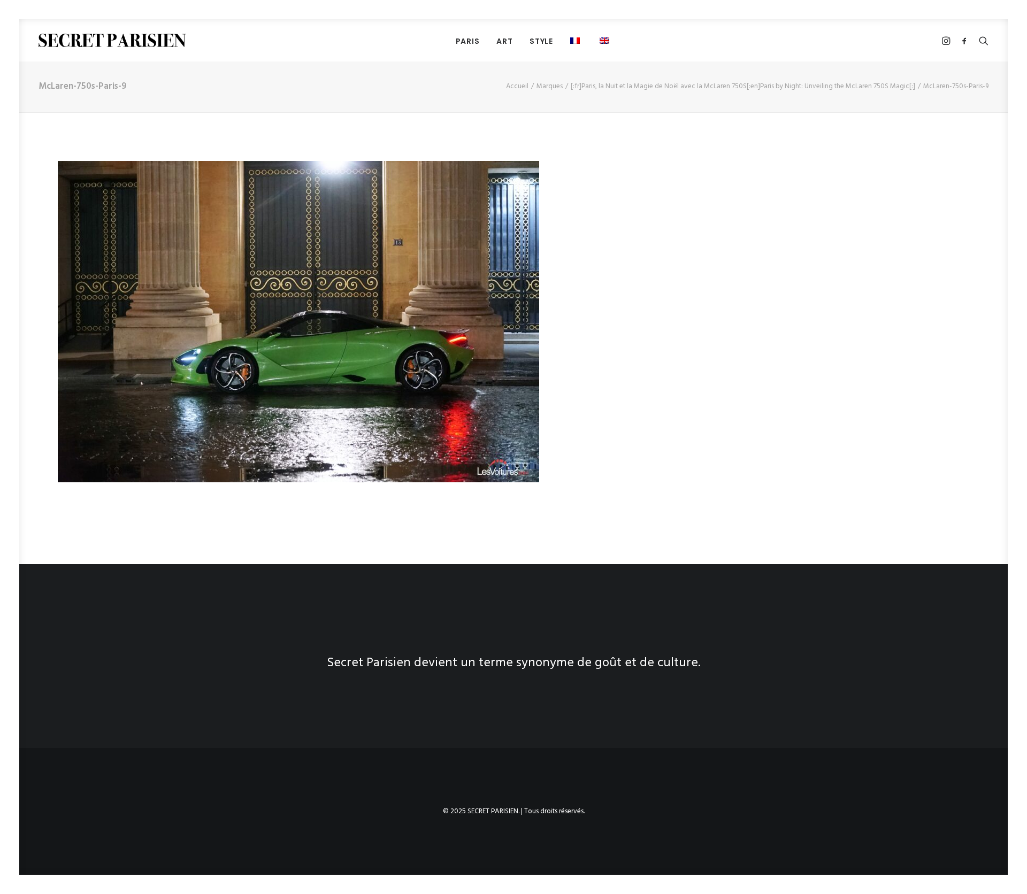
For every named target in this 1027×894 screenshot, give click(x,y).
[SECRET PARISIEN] (112, 40)
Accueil (517, 86)
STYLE (541, 41)
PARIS (468, 41)
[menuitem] (467, 41)
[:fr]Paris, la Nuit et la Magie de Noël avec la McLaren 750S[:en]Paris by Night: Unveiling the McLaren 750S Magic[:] (743, 86)
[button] (576, 40)
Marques (550, 86)
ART (504, 41)
